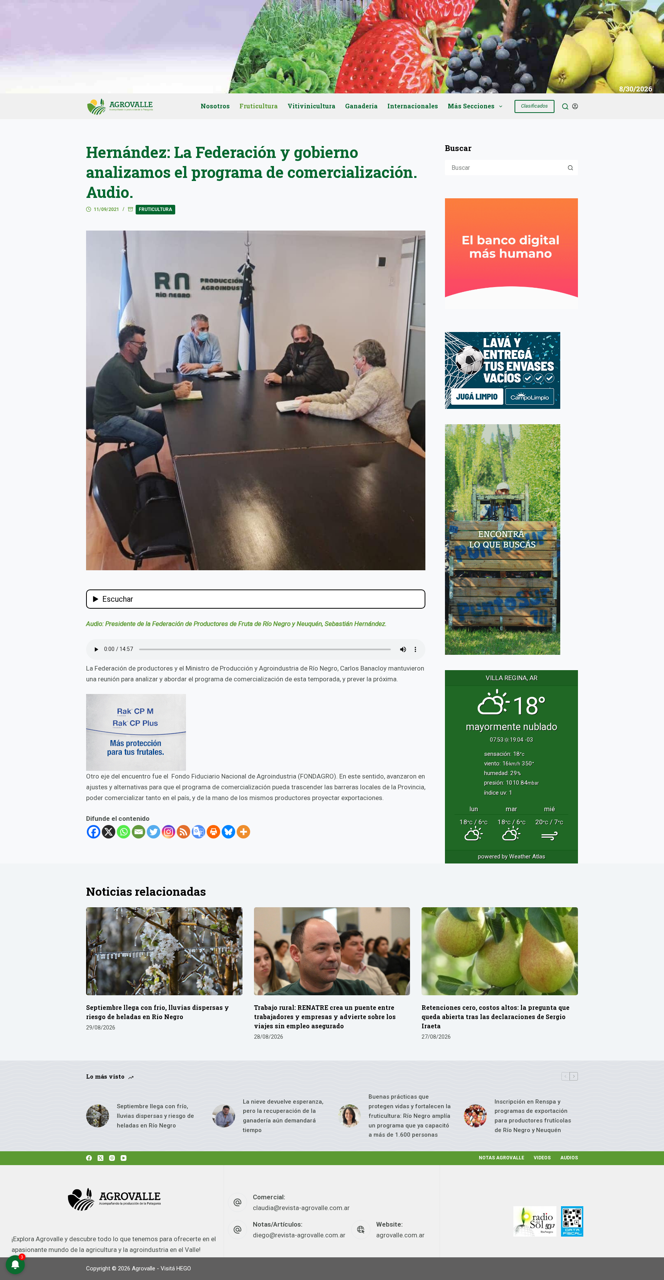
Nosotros (215, 106)
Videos (542, 1157)
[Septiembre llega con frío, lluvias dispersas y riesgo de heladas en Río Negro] (164, 951)
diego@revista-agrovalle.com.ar (299, 1235)
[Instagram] (168, 831)
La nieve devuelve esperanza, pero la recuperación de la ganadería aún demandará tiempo (283, 1116)
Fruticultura (258, 106)
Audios (569, 1157)
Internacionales (412, 106)
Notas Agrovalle (501, 1157)
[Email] (138, 831)
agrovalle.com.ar (400, 1235)
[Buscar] (565, 106)
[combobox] (504, 167)
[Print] (213, 831)
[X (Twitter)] (100, 1158)
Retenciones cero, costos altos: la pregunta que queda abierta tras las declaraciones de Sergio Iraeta (495, 1016)
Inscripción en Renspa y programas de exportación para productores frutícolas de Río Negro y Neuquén (533, 1116)
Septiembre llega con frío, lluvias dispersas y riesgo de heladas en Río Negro (155, 1116)
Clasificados (534, 106)
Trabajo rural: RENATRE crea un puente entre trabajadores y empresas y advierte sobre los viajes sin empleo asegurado (325, 1016)
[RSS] (183, 831)
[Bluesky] (228, 831)
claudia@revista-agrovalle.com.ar (301, 1208)
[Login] (575, 106)
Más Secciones (471, 106)
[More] (243, 831)
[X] (108, 831)
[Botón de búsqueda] (570, 167)
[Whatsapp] (123, 831)
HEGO (183, 1268)
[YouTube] (123, 1158)
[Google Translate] (198, 831)
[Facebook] (93, 831)
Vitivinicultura (311, 106)
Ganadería (361, 106)
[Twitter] (153, 831)
